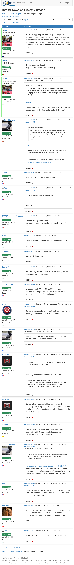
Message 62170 (29, 216)
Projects (19, 13)
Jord (5, 30)
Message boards (7, 13)
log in (26, 19)
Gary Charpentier (10, 120)
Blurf (5, 172)
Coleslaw (5, 354)
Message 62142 (29, 30)
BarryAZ (5, 235)
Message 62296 (29, 251)
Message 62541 (29, 354)
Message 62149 (29, 60)
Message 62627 (29, 530)
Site (31, 2)
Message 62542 (29, 399)
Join (60, 2)
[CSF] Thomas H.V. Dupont (12, 216)
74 (14, 22)
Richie (6, 251)
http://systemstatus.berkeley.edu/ (38, 162)
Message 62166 (29, 172)
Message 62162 (29, 120)
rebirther (5, 505)
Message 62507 (29, 284)
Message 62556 (29, 424)
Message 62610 (29, 505)
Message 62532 (29, 329)
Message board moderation (10, 16)
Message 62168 (29, 188)
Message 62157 (29, 78)
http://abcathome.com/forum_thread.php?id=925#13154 (47, 466)
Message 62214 (29, 235)
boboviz (5, 60)
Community (20, 2)
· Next (17, 22)
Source (28, 102)
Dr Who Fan (6, 304)
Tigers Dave (8, 284)
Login (67, 2)
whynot (5, 424)
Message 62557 (29, 444)
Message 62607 (29, 483)
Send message (7, 48)
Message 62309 (29, 267)
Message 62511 (29, 304)
